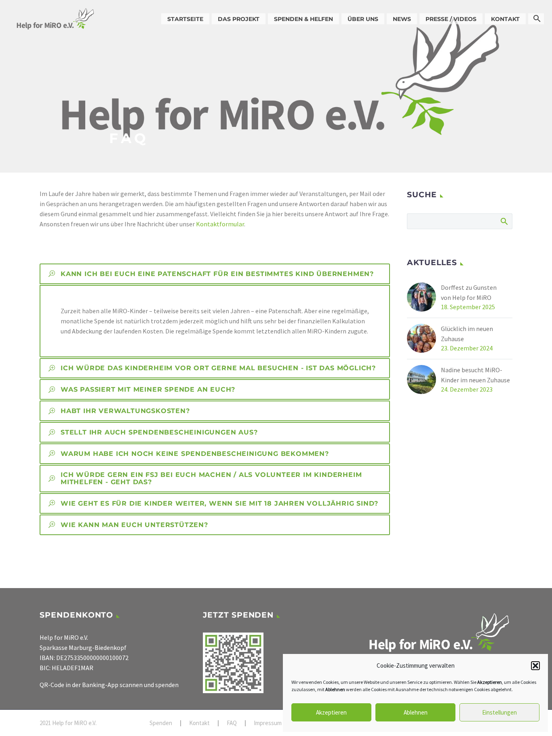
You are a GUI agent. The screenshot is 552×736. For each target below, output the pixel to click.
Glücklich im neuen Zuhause (467, 334)
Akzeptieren (331, 712)
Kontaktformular (220, 224)
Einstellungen (499, 712)
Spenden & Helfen (303, 19)
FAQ (232, 723)
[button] (535, 666)
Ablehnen (416, 712)
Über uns (363, 19)
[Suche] (536, 18)
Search (503, 221)
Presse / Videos (451, 19)
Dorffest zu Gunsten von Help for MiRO (469, 292)
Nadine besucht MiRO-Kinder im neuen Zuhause (475, 375)
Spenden (161, 723)
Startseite (185, 19)
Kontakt (505, 19)
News (402, 19)
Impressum (268, 723)
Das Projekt (238, 19)
